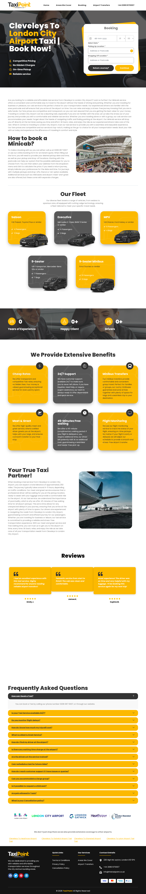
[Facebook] (10, 875)
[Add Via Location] (131, 50)
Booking (82, 5)
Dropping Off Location (98, 56)
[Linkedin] (26, 875)
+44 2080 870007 (126, 5)
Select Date (93, 43)
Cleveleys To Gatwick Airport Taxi (57, 838)
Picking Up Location (96, 46)
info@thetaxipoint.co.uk (114, 872)
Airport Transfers (101, 5)
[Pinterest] (21, 875)
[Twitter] (15, 875)
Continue (124, 68)
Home (46, 5)
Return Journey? (101, 68)
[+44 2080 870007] (100, 867)
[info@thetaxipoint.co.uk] (100, 872)
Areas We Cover (63, 5)
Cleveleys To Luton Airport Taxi (120, 838)
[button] (102, 5)
